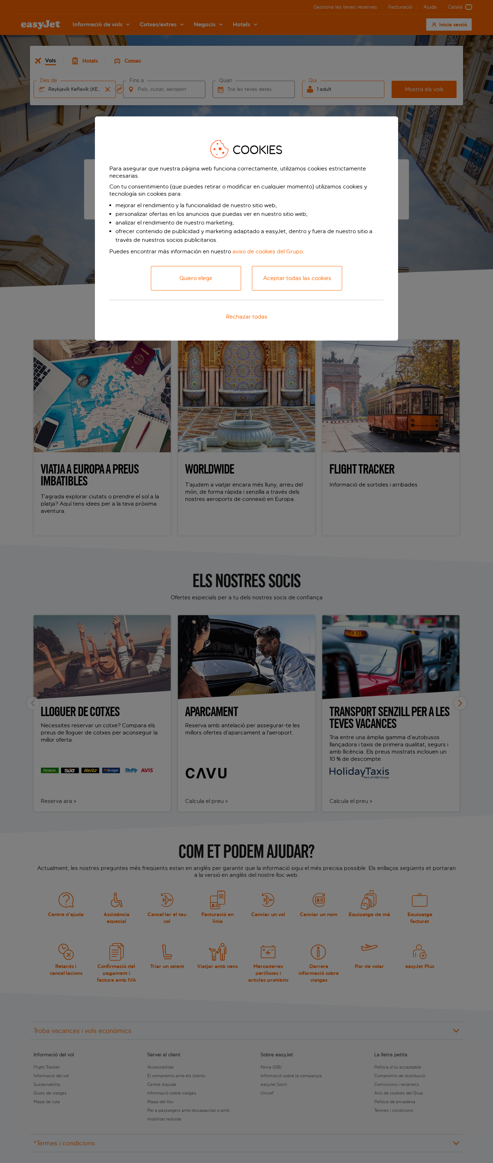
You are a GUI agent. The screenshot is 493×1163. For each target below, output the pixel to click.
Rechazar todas (246, 316)
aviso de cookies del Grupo (267, 251)
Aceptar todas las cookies (297, 278)
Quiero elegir (196, 278)
